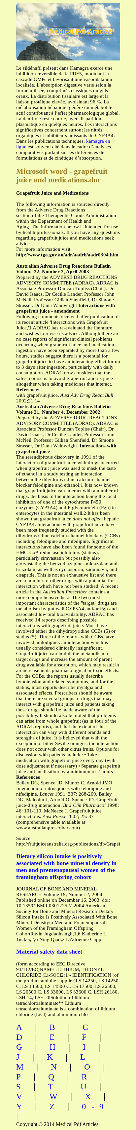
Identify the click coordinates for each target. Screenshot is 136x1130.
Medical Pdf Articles (80, 31)
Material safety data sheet (49, 951)
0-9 (95, 1106)
